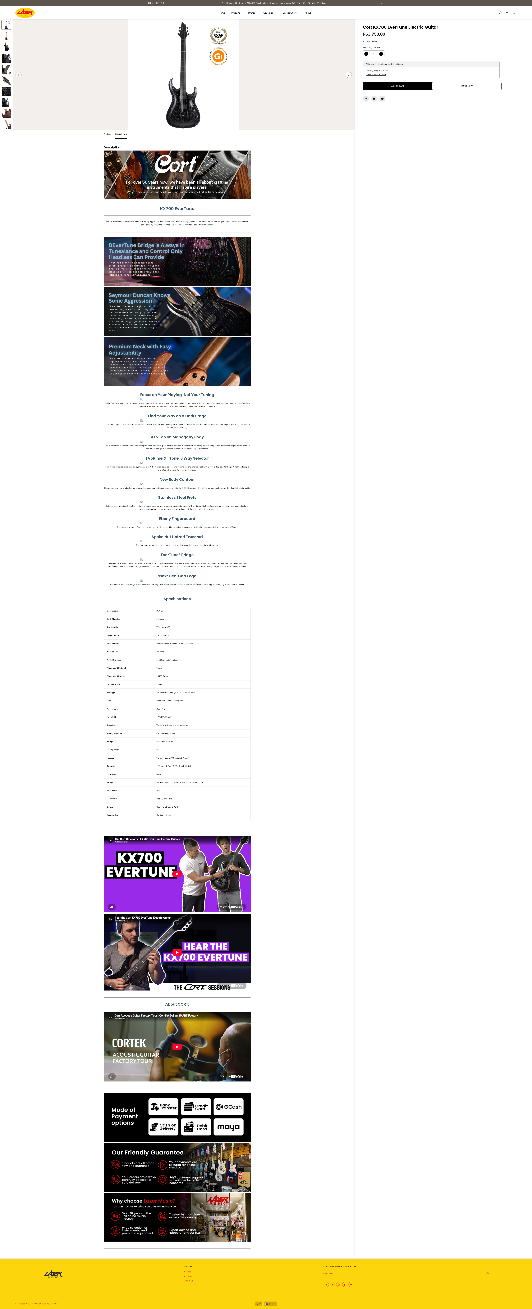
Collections (269, 12)
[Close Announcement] (381, 3)
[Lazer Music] (25, 13)
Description (121, 134)
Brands (252, 12)
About (308, 12)
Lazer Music (35, 1304)
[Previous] (19, 75)
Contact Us (188, 1281)
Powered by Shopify (48, 1304)
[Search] (500, 13)
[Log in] (507, 13)
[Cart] (514, 13)
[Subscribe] (487, 1273)
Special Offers (290, 12)
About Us (187, 1276)
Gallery (107, 134)
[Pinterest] (382, 99)
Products (236, 12)
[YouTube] (351, 1284)
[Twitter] (374, 99)
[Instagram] (339, 1284)
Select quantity (371, 47)
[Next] (349, 75)
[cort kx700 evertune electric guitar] (184, 74)
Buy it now (467, 86)
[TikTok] (345, 1284)
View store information (376, 74)
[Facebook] (366, 99)
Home (222, 12)
